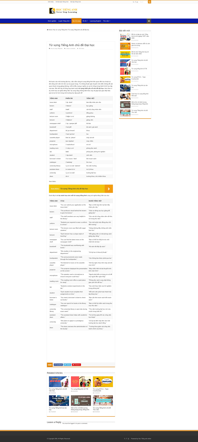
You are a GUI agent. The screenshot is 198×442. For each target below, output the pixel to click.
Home (50, 30)
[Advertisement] (81, 36)
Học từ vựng (76, 21)
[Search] (149, 1)
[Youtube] (137, 2)
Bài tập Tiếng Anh (75, 2)
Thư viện (106, 21)
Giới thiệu (51, 2)
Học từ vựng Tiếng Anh (60, 30)
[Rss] (133, 2)
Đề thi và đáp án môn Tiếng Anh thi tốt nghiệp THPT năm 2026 (140, 36)
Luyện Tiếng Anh (63, 21)
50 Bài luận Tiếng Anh (62, 2)
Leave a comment (70, 48)
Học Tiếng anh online (144, 438)
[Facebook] (135, 2)
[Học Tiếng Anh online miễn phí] (62, 10)
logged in (73, 423)
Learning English (95, 21)
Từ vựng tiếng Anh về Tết (79, 389)
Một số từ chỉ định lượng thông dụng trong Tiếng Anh (80, 408)
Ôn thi (85, 21)
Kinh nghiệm (52, 21)
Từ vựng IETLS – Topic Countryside (101, 390)
